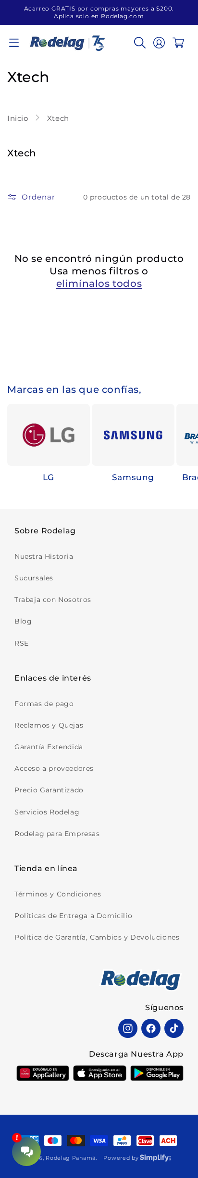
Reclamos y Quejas (48, 725)
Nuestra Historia (44, 556)
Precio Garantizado (49, 790)
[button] (14, 42)
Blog (23, 621)
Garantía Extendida (48, 746)
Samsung (133, 477)
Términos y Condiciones (57, 894)
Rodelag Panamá (71, 1157)
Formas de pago (44, 703)
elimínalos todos (99, 283)
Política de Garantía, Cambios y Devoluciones (96, 937)
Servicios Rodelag (46, 812)
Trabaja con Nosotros (52, 599)
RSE (21, 643)
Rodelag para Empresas (57, 833)
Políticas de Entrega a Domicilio (73, 915)
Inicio (18, 118)
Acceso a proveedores (54, 768)
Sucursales (33, 578)
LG (48, 477)
